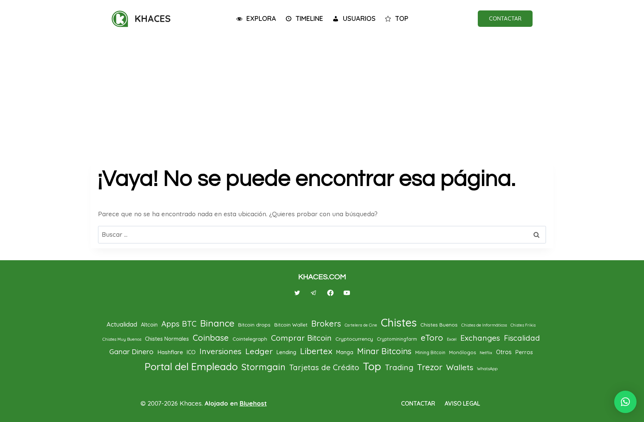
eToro (432, 338)
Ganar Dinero (131, 351)
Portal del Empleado (191, 366)
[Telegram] (313, 292)
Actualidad (122, 324)
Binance (217, 323)
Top (372, 366)
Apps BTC (178, 323)
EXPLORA (261, 18)
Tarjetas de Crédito (324, 367)
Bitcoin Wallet (290, 324)
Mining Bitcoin (430, 352)
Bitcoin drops (254, 324)
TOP (401, 18)
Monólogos (462, 352)
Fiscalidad (522, 338)
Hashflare (170, 352)
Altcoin (149, 324)
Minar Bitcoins (384, 351)
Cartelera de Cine (361, 325)
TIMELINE (309, 18)
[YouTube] (346, 292)
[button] (625, 402)
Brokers (326, 323)
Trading (399, 367)
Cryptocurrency (354, 339)
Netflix (486, 352)
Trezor (429, 367)
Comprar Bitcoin (301, 338)
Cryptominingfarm (397, 339)
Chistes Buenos (439, 324)
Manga (344, 352)
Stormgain (263, 366)
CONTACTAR (505, 18)
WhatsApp (487, 368)
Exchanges (480, 338)
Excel (452, 339)
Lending (286, 352)
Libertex (316, 351)
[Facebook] (330, 292)
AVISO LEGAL (462, 403)
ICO (191, 352)
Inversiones (220, 351)
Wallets (459, 367)
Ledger (259, 351)
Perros (524, 352)
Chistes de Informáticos (484, 325)
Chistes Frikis (523, 325)
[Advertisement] (322, 94)
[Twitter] (297, 292)
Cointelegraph (250, 339)
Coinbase (211, 338)
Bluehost (253, 403)
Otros (504, 352)
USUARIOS (359, 18)
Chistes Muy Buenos (121, 339)
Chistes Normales (167, 338)
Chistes (399, 322)
